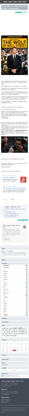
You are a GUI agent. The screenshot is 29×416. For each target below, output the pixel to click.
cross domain (16, 333)
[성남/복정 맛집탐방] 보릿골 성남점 (11, 215)
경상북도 (15, 305)
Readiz (6, 385)
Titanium (15, 277)
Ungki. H (16, 393)
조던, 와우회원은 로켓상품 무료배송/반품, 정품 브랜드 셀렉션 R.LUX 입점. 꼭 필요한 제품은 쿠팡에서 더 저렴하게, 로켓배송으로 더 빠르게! (14, 191)
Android (15, 275)
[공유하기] (5, 199)
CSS (15, 291)
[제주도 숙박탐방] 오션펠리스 (10, 216)
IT (15, 269)
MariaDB (8, 331)
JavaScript (22, 333)
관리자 (2, 402)
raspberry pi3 (5, 328)
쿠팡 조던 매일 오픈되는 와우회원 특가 (14, 188)
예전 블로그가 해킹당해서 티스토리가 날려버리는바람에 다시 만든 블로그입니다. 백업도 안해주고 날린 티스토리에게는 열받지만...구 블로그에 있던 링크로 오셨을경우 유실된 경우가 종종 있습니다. (11, 233)
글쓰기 (6, 402)
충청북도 (15, 309)
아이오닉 (14, 335)
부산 (15, 312)
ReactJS (15, 273)
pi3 (12, 333)
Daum (7, 383)
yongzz (7, 393)
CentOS (20, 328)
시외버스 (15, 297)
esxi (4, 335)
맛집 (11, 335)
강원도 (15, 307)
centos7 (15, 328)
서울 (15, 299)
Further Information (5, 394)
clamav (6, 333)
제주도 (10, 330)
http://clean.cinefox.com (8, 175)
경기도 (15, 301)
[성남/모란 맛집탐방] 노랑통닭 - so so (12, 213)
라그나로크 (15, 267)
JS (26, 328)
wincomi (11, 393)
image (25, 331)
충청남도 (15, 311)
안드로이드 (14, 330)
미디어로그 (8, 399)
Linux (19, 331)
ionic (15, 287)
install (6, 330)
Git (15, 281)
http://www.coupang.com (8, 186)
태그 (4, 399)
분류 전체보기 (15, 265)
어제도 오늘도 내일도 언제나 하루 (11, 226)
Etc (15, 295)
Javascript (15, 289)
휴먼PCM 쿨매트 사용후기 (10, 211)
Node (3, 333)
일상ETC (25, 12)
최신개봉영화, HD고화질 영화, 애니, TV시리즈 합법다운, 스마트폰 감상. (10, 180)
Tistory (16, 383)
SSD (12, 331)
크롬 (5, 331)
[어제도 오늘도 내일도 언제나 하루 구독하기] (2, 375)
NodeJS (15, 285)
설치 (24, 328)
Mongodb (15, 279)
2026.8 (14, 341)
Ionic (22, 332)
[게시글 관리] (7, 199)
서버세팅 (15, 283)
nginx (3, 330)
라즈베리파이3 (21, 330)
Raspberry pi (15, 293)
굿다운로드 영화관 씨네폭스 (10, 177)
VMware (15, 331)
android (7, 335)
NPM (10, 333)
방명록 (7, 401)
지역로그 (3, 401)
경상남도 (15, 303)
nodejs (10, 328)
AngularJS (15, 271)
